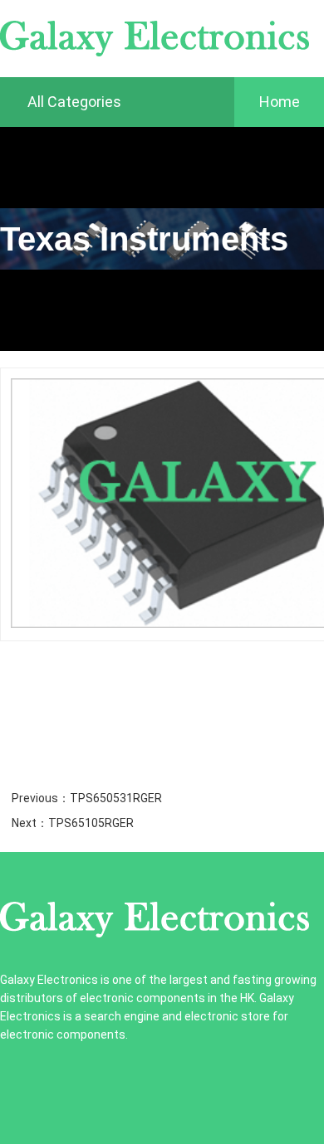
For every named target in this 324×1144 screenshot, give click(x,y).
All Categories (72, 101)
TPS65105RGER (91, 823)
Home (279, 101)
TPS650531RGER (116, 798)
